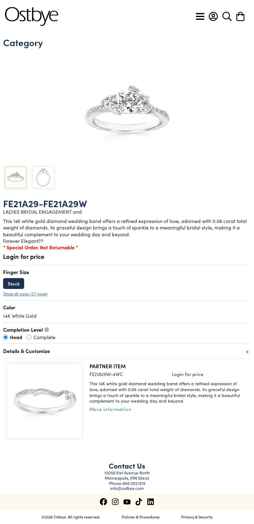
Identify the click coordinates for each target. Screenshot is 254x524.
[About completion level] (46, 329)
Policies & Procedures (141, 516)
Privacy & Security (196, 516)
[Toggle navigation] (200, 16)
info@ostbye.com (127, 488)
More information (111, 409)
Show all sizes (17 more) (25, 294)
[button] (213, 16)
